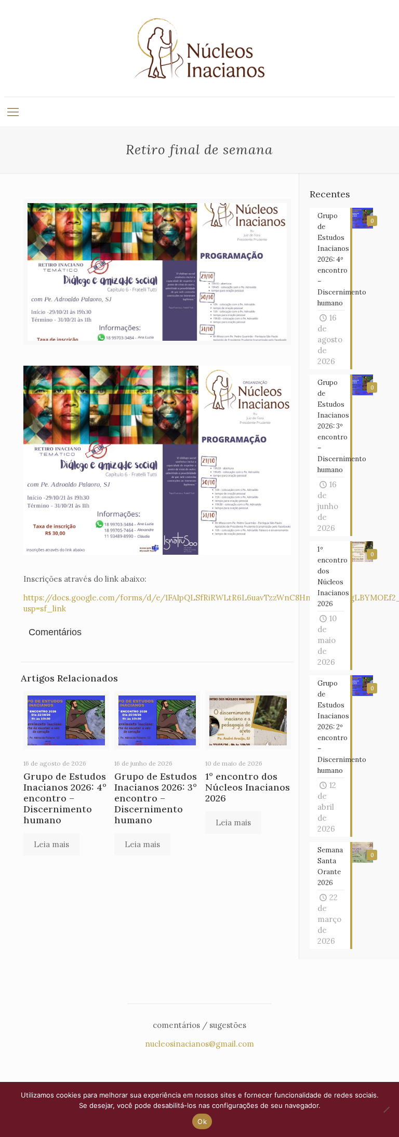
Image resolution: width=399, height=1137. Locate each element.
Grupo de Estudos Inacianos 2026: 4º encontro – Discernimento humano (65, 798)
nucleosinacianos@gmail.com (199, 1044)
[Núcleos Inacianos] (199, 48)
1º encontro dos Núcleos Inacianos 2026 (247, 787)
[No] (386, 1109)
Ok (202, 1121)
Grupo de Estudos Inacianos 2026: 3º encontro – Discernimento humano (155, 798)
